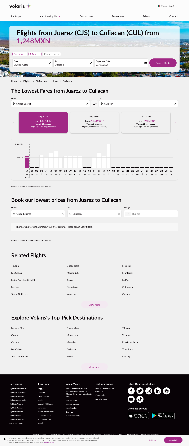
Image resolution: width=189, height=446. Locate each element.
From (16, 61)
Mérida (15, 287)
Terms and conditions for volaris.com (104, 390)
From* (14, 207)
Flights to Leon (15, 415)
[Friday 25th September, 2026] (147, 167)
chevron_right (175, 122)
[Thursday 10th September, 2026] (75, 162)
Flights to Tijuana (16, 404)
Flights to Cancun (16, 408)
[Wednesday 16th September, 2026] (104, 162)
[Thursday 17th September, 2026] (108, 156)
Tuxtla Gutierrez (19, 294)
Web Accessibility (73, 416)
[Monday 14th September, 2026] (94, 162)
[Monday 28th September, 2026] (161, 167)
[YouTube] (131, 399)
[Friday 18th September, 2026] (113, 167)
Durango (126, 356)
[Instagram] (148, 390)
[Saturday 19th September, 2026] (118, 167)
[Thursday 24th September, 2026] (142, 167)
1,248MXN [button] (33, 41)
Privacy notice (99, 395)
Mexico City (73, 272)
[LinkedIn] (157, 390)
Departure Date (103, 61)
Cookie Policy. (48, 442)
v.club (40, 400)
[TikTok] (140, 399)
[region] (94, 440)
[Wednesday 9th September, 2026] (70, 162)
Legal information (101, 399)
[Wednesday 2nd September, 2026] (37, 167)
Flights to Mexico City (17, 389)
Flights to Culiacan (16, 419)
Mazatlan (71, 342)
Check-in (41, 392)
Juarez (70, 279)
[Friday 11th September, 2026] (80, 162)
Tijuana (15, 265)
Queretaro (72, 287)
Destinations (86, 16)
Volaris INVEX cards (45, 404)
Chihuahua (127, 287)
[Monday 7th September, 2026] (60, 162)
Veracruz (71, 294)
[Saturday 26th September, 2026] (152, 167)
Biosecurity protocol (46, 412)
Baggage (41, 389)
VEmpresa (42, 408)
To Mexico (41, 81)
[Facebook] (131, 390)
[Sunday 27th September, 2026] (156, 167)
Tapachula (127, 349)
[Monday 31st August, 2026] (27, 162)
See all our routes (16, 423)
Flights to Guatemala (17, 400)
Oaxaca (126, 294)
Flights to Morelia (16, 412)
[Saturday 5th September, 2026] (51, 160)
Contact (173, 16)
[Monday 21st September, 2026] (128, 167)
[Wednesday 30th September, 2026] (171, 167)
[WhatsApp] (166, 390)
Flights (26, 81)
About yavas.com (44, 419)
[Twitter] (140, 390)
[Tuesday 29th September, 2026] (166, 167)
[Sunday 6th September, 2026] (56, 159)
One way (18, 54)
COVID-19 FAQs (44, 415)
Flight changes (43, 396)
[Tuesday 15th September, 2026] (99, 160)
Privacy (146, 16)
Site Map (69, 412)
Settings (152, 440)
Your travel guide (50, 16)
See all (40, 423)
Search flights (163, 63)
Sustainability (71, 408)
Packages (16, 16)
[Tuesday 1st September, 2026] (32, 167)
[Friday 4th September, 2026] (46, 162)
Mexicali (126, 265)
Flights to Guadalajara (17, 392)
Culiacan (71, 349)
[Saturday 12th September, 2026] (85, 167)
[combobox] (31, 64)
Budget (127, 207)
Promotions (118, 16)
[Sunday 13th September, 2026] (89, 167)
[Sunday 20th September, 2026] (123, 167)
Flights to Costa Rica (17, 396)
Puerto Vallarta (130, 342)
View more (94, 304)
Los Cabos (16, 272)
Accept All (173, 440)
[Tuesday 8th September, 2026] (65, 162)
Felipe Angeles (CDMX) (23, 279)
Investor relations (72, 404)
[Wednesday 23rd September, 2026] (137, 167)
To (56, 61)
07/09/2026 (102, 64)
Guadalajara (73, 265)
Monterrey (127, 272)
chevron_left (13, 122)
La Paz (125, 279)
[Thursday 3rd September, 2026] (41, 161)
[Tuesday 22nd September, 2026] (133, 167)
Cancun (15, 335)
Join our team (71, 400)
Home (14, 81)
